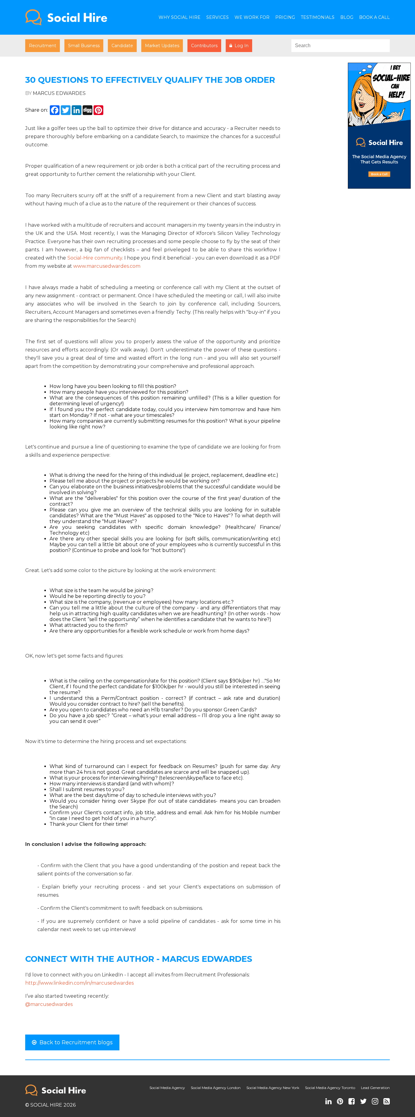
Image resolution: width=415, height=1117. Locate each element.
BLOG (346, 17)
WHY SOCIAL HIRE (180, 17)
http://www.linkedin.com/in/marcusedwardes (79, 983)
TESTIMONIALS (317, 17)
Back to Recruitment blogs (74, 1042)
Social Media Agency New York (272, 1087)
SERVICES (217, 17)
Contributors (204, 45)
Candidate (122, 45)
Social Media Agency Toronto (330, 1087)
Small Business (84, 45)
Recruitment (42, 45)
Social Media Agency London (216, 1087)
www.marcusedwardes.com (106, 266)
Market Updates (162, 45)
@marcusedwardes (49, 1004)
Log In (240, 45)
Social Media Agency (167, 1087)
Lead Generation (375, 1087)
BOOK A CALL (374, 17)
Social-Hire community (94, 258)
